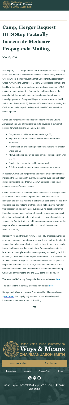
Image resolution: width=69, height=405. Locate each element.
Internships (11, 371)
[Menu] (63, 5)
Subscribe (18, 363)
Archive (50, 363)
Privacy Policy (45, 371)
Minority (27, 371)
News (60, 371)
